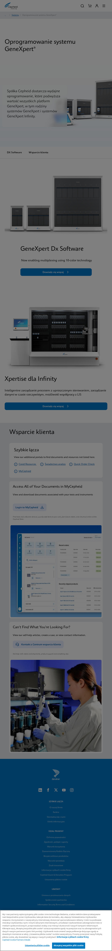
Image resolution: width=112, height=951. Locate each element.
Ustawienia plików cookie (37, 945)
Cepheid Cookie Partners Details (16, 939)
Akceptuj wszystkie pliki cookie (69, 945)
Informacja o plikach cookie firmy (73, 937)
